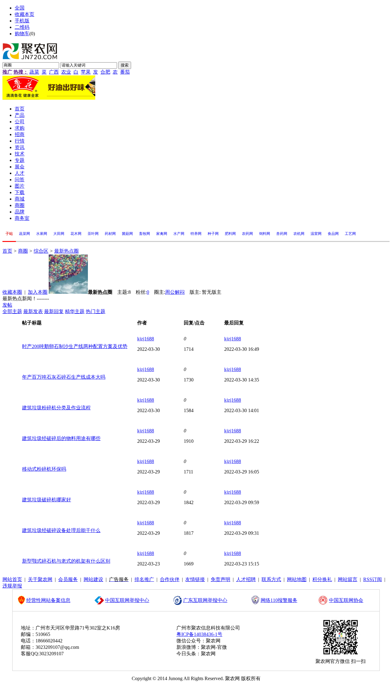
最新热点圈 (66, 251)
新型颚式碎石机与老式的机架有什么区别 (66, 561)
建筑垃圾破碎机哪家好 (46, 499)
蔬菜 (34, 72)
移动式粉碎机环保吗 (44, 469)
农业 (66, 72)
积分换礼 (322, 579)
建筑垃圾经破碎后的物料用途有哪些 (61, 438)
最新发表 (33, 311)
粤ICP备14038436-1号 (199, 634)
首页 (7, 251)
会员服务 (68, 579)
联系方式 (271, 579)
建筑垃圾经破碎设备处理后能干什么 (61, 530)
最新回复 (54, 311)
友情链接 (195, 579)
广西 (54, 72)
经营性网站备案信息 (48, 600)
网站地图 (297, 579)
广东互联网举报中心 (205, 600)
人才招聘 (246, 579)
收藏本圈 (12, 292)
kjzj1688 (145, 338)
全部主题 (12, 311)
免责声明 (220, 579)
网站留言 (347, 579)
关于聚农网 (40, 579)
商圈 (23, 251)
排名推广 (144, 579)
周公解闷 (175, 292)
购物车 (22, 33)
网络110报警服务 (279, 600)
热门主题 (95, 311)
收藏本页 (24, 14)
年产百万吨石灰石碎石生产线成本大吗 (63, 377)
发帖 (7, 305)
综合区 (41, 251)
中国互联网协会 (346, 600)
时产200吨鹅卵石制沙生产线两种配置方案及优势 (74, 346)
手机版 (22, 20)
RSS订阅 (372, 579)
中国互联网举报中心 (127, 600)
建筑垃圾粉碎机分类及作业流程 (56, 407)
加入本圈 (37, 292)
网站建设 (93, 579)
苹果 (86, 72)
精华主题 (75, 311)
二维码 (22, 27)
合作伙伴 (169, 579)
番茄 (125, 72)
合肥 (105, 72)
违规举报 (12, 585)
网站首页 (12, 579)
